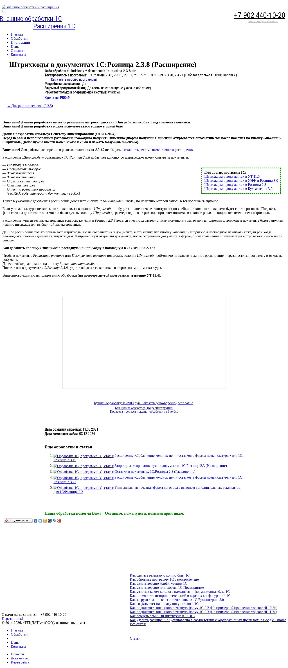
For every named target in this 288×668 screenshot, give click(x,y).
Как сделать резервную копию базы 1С (160, 575)
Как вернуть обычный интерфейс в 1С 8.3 (162, 616)
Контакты (18, 646)
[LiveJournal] (54, 521)
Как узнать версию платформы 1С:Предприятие (167, 587)
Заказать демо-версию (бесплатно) (168, 403)
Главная (17, 630)
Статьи (135, 638)
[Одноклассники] (45, 521)
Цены (15, 642)
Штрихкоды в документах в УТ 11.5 (232, 176)
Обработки (19, 634)
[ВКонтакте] (35, 521)
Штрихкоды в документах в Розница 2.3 (235, 184)
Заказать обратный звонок (263, 21)
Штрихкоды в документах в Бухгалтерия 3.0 (238, 189)
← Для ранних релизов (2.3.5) (30, 106)
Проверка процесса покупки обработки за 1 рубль (144, 411)
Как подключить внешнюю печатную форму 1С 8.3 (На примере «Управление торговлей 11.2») (203, 612)
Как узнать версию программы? (74, 79)
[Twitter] (40, 521)
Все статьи (138, 624)
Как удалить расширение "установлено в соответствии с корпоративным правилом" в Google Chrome (208, 620)
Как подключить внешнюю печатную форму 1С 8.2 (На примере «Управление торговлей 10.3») (203, 608)
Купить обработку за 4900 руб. (118, 403)
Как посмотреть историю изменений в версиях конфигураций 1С (180, 596)
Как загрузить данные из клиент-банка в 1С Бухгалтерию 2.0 (177, 600)
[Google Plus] (59, 521)
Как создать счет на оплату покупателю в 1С (164, 604)
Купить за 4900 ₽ (57, 97)
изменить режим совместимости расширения (159, 150)
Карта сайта (20, 662)
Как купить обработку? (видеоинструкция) (144, 408)
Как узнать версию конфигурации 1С (158, 583)
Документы (20, 658)
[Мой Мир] (49, 521)
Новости (17, 654)
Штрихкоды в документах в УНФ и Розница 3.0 (241, 180)
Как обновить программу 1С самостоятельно (164, 579)
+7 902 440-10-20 (259, 15)
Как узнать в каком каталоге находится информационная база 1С (180, 591)
